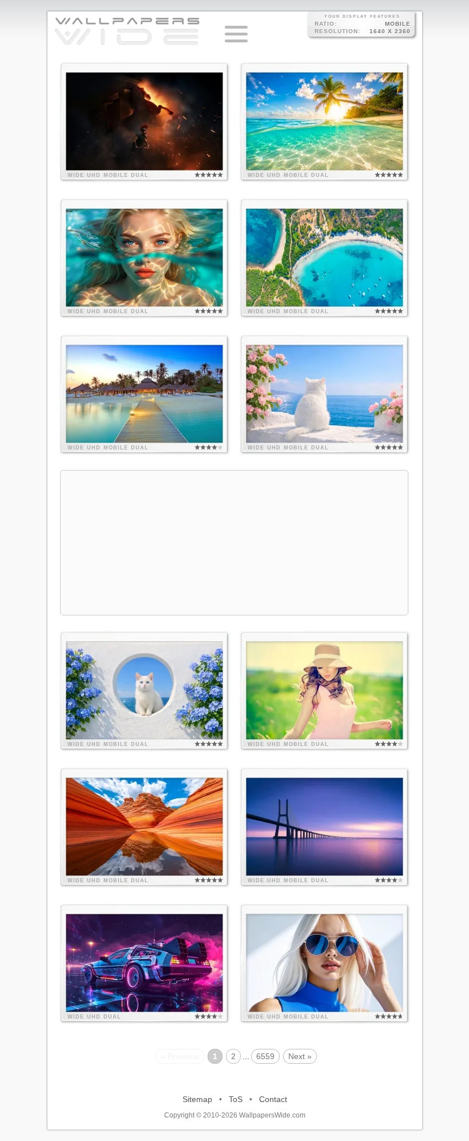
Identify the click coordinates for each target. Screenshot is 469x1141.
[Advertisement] (234, 542)
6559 (265, 1056)
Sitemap (197, 1099)
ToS (236, 1099)
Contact (273, 1099)
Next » (300, 1056)
